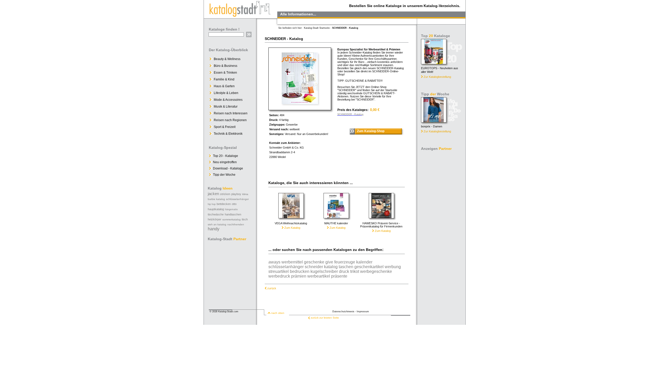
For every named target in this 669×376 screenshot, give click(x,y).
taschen (346, 267)
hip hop (212, 204)
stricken (225, 194)
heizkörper (214, 219)
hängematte (231, 209)
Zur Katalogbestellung (437, 76)
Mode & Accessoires (228, 100)
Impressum (363, 311)
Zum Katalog (292, 227)
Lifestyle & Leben (226, 93)
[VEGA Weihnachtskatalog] (291, 220)
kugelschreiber (324, 271)
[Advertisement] (442, 230)
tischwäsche (216, 214)
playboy (236, 194)
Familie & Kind (224, 79)
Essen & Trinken (225, 72)
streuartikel (278, 271)
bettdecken (224, 203)
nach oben (277, 313)
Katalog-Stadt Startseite (317, 28)
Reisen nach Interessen (230, 113)
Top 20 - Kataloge (225, 156)
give (329, 262)
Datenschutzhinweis (343, 311)
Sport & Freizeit (224, 127)
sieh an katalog (217, 224)
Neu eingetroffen (224, 162)
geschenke (314, 262)
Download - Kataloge (227, 168)
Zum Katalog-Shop (370, 131)
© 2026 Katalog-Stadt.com (224, 311)
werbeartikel (318, 276)
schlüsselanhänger (237, 199)
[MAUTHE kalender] (336, 220)
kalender (364, 262)
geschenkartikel (369, 267)
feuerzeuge (344, 262)
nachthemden (235, 224)
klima (245, 194)
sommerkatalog (231, 219)
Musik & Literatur (226, 106)
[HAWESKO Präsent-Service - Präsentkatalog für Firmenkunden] (381, 220)
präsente (339, 276)
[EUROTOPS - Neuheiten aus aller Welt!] (433, 63)
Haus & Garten (224, 86)
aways (274, 262)
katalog (331, 267)
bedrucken (299, 271)
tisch (245, 219)
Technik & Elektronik (228, 134)
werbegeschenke (376, 271)
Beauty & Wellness (227, 59)
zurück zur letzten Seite (325, 317)
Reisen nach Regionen (230, 120)
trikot (354, 271)
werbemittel (292, 262)
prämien (298, 276)
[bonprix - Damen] (433, 121)
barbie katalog (216, 199)
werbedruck (279, 276)
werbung (393, 267)
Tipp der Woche (223, 175)
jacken (213, 193)
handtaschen (233, 214)
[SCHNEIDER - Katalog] (299, 109)
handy (214, 228)
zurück (271, 288)
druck (344, 271)
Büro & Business (225, 66)
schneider (314, 267)
